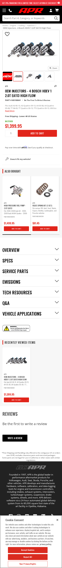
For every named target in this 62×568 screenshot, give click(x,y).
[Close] (57, 520)
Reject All (28, 557)
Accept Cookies (27, 549)
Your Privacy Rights (27, 563)
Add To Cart (37, 133)
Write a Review (15, 438)
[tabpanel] (16, 204)
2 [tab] (45, 234)
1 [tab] (16, 234)
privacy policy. (46, 544)
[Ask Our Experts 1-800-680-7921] (10, 10)
